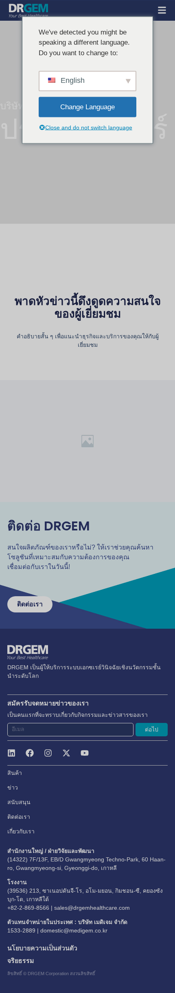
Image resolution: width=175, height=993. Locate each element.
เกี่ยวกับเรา (21, 831)
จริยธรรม (20, 960)
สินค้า (14, 773)
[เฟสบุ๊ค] (30, 753)
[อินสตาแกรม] (48, 753)
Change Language (87, 107)
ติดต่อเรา (18, 816)
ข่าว (12, 787)
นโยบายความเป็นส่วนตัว (42, 948)
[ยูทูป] (85, 753)
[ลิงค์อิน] (11, 753)
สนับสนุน (19, 802)
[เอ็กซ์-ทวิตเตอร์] (66, 753)
